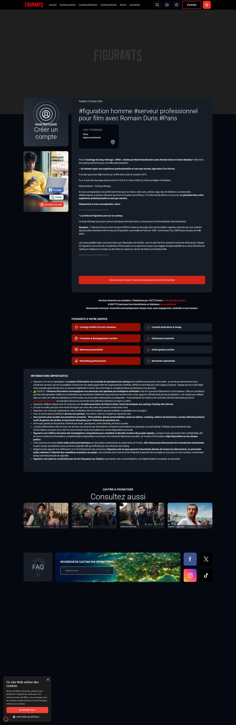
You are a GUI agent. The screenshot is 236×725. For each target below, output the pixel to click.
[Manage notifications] (5, 719)
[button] (27, 717)
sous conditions (168, 304)
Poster (58, 197)
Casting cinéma (68, 5)
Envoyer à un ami (53, 204)
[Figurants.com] (34, 4)
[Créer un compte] (46, 122)
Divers (123, 5)
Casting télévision (88, 5)
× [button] (48, 680)
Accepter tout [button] (27, 710)
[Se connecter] (207, 5)
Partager (57, 190)
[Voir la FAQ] (177, 5)
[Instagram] (190, 575)
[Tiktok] (206, 575)
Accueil (53, 5)
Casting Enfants (109, 5)
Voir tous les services (175, 300)
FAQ (38, 567)
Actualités (135, 5)
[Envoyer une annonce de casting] (167, 5)
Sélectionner (72, 570)
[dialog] (27, 699)
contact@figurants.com (44, 401)
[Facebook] (190, 559)
